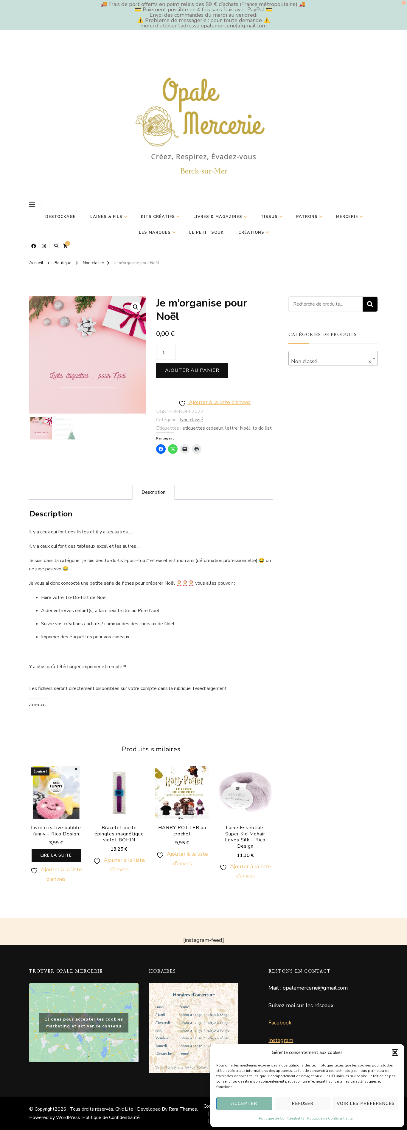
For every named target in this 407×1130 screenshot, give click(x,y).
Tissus (269, 216)
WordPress (68, 1117)
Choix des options (245, 806)
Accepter (244, 1103)
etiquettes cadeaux (202, 428)
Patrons (307, 216)
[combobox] (333, 358)
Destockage (60, 216)
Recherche (370, 304)
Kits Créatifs (158, 216)
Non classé (191, 420)
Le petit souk (206, 232)
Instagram (280, 1040)
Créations (251, 232)
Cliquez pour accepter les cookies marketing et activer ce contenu (83, 1022)
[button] (395, 1052)
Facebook (279, 1022)
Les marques (155, 232)
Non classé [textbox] (331, 361)
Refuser (302, 1103)
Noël (245, 428)
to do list (262, 428)
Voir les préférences (366, 1103)
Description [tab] (153, 492)
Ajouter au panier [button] (119, 802)
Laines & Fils (106, 216)
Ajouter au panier (192, 370)
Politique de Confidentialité (281, 1118)
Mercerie (347, 216)
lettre (231, 428)
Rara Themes (183, 1109)
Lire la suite (56, 855)
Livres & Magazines (217, 216)
